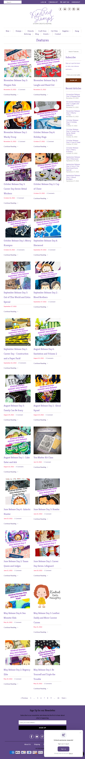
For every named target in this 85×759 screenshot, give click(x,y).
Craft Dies (42, 31)
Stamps (18, 31)
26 (58, 698)
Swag (77, 31)
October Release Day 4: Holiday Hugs (72, 122)
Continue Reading (10, 95)
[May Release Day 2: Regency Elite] (18, 666)
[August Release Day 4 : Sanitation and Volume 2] (47, 345)
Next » (64, 698)
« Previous (24, 698)
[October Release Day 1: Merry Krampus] (18, 237)
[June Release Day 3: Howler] (47, 506)
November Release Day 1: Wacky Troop (73, 113)
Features (42, 40)
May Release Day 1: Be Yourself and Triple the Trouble (44, 674)
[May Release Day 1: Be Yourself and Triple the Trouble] (47, 666)
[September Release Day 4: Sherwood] (47, 237)
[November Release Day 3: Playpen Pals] (18, 76)
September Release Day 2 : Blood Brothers (73, 177)
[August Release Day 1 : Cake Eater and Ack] (18, 454)
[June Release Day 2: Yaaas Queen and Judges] (18, 557)
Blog (37, 34)
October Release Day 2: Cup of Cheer (73, 141)
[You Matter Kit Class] (47, 454)
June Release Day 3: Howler (47, 509)
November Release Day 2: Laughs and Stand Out (73, 103)
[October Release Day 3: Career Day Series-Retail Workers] (18, 180)
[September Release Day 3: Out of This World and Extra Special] (18, 289)
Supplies (65, 31)
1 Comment (21, 89)
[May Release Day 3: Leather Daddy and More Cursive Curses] (47, 609)
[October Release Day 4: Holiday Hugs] (47, 128)
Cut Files (54, 31)
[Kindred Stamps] (42, 16)
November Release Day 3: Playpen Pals (73, 95)
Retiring (27, 34)
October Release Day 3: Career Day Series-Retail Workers (15, 189)
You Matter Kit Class (43, 457)
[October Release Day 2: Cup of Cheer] (47, 180)
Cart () (65, 2)
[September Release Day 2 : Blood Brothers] (47, 289)
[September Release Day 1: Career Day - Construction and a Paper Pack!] (18, 345)
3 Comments (49, 358)
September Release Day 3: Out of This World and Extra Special (17, 297)
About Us (27, 744)
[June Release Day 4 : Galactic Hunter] (18, 506)
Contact (58, 34)
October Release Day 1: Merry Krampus (72, 149)
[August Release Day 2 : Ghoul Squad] (47, 402)
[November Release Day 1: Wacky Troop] (18, 128)
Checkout (76, 2)
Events (46, 34)
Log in (43, 2)
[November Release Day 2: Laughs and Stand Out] (47, 76)
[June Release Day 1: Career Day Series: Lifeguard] (47, 557)
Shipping (37, 744)
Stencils (31, 31)
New (7, 31)
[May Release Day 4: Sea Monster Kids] (18, 609)
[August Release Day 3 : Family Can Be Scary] (18, 402)
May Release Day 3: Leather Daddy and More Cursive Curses (47, 618)
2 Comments (50, 193)
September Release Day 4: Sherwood (73, 158)
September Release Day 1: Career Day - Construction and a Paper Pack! (16, 354)
